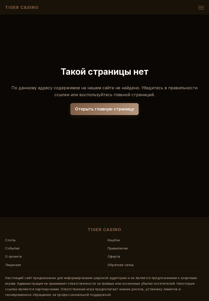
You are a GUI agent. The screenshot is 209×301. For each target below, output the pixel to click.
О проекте (13, 256)
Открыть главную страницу (104, 108)
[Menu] (201, 7)
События (12, 248)
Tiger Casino (22, 7)
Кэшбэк (114, 240)
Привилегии (118, 248)
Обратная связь (121, 265)
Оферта (114, 256)
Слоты (10, 240)
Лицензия (13, 265)
